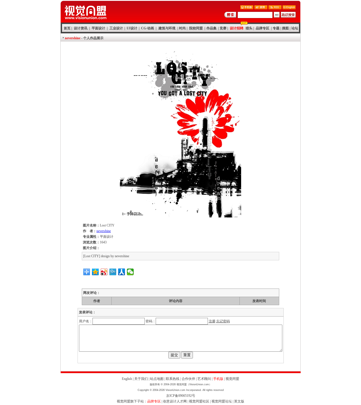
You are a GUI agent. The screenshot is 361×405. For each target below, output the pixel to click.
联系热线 (172, 379)
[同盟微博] (260, 7)
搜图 (285, 28)
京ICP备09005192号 (180, 396)
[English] (289, 7)
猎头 (249, 28)
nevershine (103, 231)
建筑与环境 (167, 28)
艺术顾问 (204, 379)
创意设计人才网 (175, 401)
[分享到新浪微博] (104, 271)
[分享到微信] (130, 271)
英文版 (239, 401)
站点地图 (157, 379)
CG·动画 (147, 28)
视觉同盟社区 (199, 401)
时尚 (182, 28)
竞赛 (223, 28)
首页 (67, 28)
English (127, 379)
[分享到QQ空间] (95, 271)
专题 (276, 28)
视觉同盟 (232, 379)
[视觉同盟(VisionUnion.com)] (85, 21)
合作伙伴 (188, 379)
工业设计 (116, 28)
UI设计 (132, 28)
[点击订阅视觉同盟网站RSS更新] (274, 7)
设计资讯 (80, 28)
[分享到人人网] (121, 271)
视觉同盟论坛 (222, 401)
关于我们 (141, 379)
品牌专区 (262, 28)
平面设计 (98, 28)
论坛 (294, 28)
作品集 (211, 28)
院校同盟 (196, 28)
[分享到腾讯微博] (112, 271)
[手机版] (246, 7)
